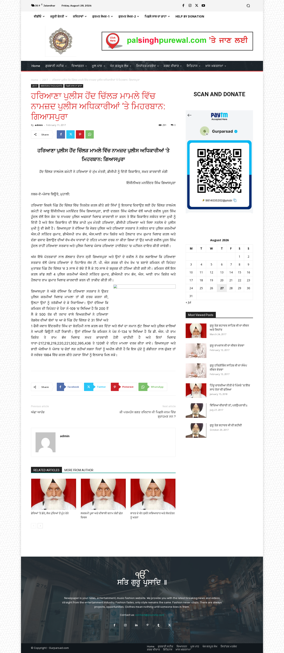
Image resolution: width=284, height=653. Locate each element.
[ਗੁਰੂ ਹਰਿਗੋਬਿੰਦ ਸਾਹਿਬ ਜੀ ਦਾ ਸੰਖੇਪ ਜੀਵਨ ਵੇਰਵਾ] (196, 370)
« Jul (188, 302)
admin (39, 125)
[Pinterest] (80, 134)
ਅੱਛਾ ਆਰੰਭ (37, 412)
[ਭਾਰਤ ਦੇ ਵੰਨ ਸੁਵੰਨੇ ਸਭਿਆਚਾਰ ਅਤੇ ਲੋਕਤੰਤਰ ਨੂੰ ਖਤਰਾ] (153, 494)
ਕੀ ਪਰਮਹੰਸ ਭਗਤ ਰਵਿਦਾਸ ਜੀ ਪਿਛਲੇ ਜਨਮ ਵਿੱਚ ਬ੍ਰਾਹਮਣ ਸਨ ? (148, 414)
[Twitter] (196, 5)
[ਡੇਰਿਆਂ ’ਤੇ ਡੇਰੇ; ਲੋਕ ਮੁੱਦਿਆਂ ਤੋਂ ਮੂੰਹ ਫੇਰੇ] (53, 494)
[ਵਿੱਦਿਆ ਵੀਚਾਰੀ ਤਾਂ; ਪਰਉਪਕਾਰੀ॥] (196, 410)
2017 (45, 80)
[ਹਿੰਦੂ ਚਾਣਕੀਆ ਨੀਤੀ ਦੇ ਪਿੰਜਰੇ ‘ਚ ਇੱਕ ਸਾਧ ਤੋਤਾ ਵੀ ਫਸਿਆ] (196, 390)
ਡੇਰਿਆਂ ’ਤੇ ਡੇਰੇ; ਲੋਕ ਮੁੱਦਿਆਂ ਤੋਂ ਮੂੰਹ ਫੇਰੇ (50, 513)
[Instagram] (190, 5)
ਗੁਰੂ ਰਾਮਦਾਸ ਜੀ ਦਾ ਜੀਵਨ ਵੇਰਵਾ (227, 345)
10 (191, 272)
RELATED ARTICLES (46, 470)
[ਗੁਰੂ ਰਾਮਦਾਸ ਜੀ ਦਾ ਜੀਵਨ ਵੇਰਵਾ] (196, 350)
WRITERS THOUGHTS (51, 85)
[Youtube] (203, 5)
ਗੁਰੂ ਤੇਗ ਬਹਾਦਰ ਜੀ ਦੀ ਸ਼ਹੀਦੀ (226, 425)
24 (191, 288)
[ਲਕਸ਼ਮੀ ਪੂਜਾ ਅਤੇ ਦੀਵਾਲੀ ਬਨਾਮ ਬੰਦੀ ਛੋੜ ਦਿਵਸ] (103, 494)
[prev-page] (33, 525)
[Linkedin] (136, 625)
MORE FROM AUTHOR (78, 470)
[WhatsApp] (89, 134)
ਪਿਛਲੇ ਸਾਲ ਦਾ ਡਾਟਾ (74, 85)
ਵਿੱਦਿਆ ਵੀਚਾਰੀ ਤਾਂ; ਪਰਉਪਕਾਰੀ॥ (228, 405)
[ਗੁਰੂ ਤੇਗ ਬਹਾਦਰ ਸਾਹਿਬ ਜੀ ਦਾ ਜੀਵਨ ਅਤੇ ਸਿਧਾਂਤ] (196, 330)
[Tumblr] (158, 625)
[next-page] (40, 525)
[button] (248, 6)
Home (34, 80)
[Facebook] (183, 5)
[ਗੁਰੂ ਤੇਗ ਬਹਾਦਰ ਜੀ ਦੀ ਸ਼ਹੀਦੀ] (196, 430)
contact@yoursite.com (149, 614)
